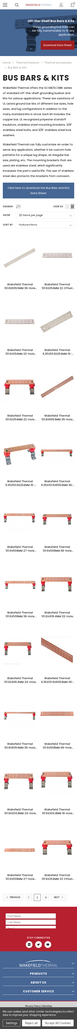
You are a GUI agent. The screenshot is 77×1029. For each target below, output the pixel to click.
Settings (11, 1023)
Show (6, 215)
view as (58, 206)
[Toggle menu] (5, 5)
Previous (14, 897)
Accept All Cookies (58, 1023)
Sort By (8, 224)
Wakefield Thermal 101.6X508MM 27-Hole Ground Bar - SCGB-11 (20, 879)
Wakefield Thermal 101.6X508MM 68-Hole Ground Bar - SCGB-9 (57, 747)
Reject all (31, 1023)
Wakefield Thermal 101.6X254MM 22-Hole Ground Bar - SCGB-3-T (20, 353)
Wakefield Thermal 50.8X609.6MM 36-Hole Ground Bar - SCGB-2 (57, 419)
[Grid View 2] (72, 206)
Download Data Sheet (57, 45)
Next (57, 897)
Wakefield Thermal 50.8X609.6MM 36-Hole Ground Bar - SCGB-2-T (20, 288)
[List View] (67, 206)
